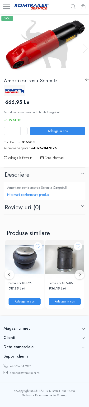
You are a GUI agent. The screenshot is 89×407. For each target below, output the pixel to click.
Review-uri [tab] (22, 207)
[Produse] (6, 7)
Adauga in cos (58, 131)
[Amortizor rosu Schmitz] (44, 44)
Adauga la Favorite (19, 157)
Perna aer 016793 (21, 283)
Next (85, 49)
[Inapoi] (85, 79)
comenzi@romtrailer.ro (24, 373)
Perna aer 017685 (61, 283)
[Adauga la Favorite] (38, 246)
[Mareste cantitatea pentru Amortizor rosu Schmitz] (24, 131)
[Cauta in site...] (73, 7)
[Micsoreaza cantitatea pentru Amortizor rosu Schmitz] (7, 131)
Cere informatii (54, 157)
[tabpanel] (44, 44)
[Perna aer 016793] (24, 259)
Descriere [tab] (17, 174)
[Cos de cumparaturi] (82, 7)
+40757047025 (20, 366)
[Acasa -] (31, 7)
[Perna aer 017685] (64, 259)
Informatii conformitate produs (28, 195)
